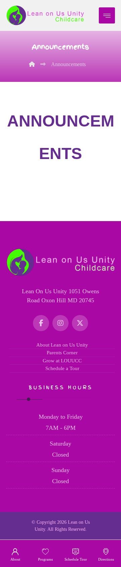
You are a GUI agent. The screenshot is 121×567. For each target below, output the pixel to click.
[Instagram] (60, 323)
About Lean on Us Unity (62, 345)
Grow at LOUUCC (62, 360)
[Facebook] (41, 323)
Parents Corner (62, 352)
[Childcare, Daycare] (45, 15)
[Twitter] (80, 323)
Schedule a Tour (62, 368)
